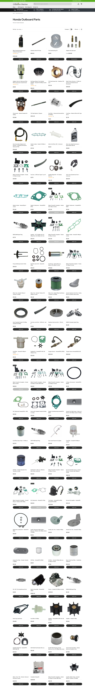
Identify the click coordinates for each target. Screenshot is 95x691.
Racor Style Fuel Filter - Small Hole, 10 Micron (73, 561)
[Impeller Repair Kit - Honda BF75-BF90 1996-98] (21, 638)
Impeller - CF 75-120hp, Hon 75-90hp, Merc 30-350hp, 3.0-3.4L (37, 235)
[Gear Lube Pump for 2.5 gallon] (56, 431)
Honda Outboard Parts (19, 13)
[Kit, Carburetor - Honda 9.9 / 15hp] (39, 491)
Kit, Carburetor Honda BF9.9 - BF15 (20, 411)
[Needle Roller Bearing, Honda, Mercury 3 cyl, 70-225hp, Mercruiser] (56, 638)
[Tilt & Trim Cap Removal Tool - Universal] (74, 165)
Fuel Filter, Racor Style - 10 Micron (20, 440)
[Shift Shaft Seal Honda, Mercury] (39, 638)
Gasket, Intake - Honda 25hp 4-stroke (19, 206)
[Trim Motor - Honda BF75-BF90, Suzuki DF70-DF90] (56, 491)
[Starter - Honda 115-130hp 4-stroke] (56, 580)
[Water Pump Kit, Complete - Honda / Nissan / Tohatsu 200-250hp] (21, 491)
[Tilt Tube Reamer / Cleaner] (39, 104)
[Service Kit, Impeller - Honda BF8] (74, 491)
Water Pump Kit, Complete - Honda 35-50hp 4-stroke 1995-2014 (38, 383)
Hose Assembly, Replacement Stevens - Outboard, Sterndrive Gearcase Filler (20, 145)
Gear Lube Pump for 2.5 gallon (54, 440)
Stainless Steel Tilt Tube (36, 50)
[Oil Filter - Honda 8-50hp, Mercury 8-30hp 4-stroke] (56, 551)
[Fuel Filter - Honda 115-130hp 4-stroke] (74, 431)
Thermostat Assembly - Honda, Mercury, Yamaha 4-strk (73, 648)
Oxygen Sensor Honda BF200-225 (73, 351)
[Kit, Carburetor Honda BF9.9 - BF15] (21, 402)
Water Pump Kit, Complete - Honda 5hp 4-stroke (20, 383)
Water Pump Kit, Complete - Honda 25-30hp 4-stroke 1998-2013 (55, 677)
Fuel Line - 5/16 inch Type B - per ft (38, 174)
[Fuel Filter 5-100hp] (39, 609)
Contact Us (35, 7)
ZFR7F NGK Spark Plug (35, 440)
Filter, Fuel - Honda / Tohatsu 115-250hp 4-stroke (38, 293)
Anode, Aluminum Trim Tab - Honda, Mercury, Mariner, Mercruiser (74, 293)
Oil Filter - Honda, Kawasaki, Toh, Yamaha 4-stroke (20, 470)
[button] (81, 4)
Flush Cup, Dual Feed (17, 618)
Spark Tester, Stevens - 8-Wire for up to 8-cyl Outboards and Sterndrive (73, 83)
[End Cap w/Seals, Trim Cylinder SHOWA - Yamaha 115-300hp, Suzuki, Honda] (39, 72)
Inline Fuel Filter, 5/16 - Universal (55, 144)
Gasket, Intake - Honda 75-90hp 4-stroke (38, 145)
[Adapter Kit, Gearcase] (74, 41)
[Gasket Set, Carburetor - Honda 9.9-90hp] (21, 520)
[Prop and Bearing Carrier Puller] (21, 254)
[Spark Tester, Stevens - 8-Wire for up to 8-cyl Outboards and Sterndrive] (74, 72)
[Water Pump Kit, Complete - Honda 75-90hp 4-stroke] (74, 254)
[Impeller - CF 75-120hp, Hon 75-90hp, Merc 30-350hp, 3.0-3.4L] (39, 225)
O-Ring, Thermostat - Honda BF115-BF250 (73, 383)
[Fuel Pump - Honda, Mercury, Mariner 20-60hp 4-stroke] (56, 254)
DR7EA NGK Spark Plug (17, 234)
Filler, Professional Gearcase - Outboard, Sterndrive (19, 51)
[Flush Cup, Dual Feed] (21, 609)
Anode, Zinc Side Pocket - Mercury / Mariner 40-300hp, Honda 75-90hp (74, 412)
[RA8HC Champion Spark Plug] (74, 313)
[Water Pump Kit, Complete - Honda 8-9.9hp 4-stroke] (21, 165)
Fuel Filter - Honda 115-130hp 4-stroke (73, 441)
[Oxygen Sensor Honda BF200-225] (74, 342)
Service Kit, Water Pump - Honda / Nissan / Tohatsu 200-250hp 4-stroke (73, 471)
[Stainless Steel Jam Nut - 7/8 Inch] (56, 313)
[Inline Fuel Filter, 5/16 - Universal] (56, 135)
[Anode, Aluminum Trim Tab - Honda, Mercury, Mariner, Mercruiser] (74, 283)
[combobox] (52, 4)
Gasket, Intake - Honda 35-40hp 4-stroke (73, 235)
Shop (14, 7)
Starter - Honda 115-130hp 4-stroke (56, 589)
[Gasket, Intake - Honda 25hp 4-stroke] (21, 196)
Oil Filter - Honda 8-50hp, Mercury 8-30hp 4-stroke (55, 561)
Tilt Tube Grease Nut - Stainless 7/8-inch (56, 82)
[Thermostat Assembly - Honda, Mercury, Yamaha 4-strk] (74, 638)
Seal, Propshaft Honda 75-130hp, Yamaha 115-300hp (20, 323)
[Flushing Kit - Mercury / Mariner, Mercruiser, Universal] (39, 460)
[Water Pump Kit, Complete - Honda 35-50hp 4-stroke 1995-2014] (39, 373)
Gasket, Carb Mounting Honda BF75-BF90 (56, 412)
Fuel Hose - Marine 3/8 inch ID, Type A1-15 (74, 114)
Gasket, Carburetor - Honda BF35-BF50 (73, 206)
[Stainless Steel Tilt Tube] (39, 41)
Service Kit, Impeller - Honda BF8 (73, 500)
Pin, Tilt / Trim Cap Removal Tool (20, 589)
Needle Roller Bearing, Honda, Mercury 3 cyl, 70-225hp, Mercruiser (56, 648)
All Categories (21, 7)
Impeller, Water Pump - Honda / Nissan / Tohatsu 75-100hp (73, 677)
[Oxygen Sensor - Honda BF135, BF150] (56, 342)
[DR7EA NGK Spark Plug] (21, 225)
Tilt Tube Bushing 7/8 (52, 50)
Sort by (14, 29)
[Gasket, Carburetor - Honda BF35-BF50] (74, 196)
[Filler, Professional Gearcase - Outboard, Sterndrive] (21, 41)
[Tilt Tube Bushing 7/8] (56, 41)
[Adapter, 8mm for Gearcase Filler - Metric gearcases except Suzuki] (21, 72)
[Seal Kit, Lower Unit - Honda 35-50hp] (39, 254)
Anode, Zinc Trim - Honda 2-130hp (55, 529)
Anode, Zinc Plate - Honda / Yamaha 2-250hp (20, 561)
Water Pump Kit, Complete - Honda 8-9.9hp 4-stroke (20, 175)
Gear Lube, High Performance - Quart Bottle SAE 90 (73, 145)
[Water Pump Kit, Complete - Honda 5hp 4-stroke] (21, 373)
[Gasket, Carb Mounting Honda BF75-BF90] (56, 402)
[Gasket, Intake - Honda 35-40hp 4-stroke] (74, 225)
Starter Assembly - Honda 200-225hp (37, 590)
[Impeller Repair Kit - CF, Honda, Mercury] (56, 165)
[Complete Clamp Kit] (39, 667)
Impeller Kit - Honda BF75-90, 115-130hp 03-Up (38, 352)
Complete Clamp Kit (35, 677)
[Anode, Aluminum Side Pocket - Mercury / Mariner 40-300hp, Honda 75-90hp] (39, 520)
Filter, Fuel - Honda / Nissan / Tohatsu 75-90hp (19, 293)
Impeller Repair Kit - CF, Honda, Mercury (55, 175)
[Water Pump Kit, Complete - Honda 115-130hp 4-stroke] (56, 373)
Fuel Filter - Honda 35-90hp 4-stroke (19, 352)
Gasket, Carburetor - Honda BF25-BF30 (38, 206)
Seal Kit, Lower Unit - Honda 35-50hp (37, 264)
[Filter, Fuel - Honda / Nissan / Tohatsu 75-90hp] (21, 283)
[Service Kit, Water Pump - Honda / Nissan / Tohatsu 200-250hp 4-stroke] (74, 460)
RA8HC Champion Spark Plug (72, 322)
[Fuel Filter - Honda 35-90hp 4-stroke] (21, 342)
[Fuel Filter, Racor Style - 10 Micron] (21, 431)
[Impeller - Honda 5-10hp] (74, 609)
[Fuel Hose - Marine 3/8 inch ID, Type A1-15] (74, 104)
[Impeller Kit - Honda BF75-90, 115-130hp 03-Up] (39, 342)
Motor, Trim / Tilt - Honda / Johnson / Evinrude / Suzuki (21, 677)
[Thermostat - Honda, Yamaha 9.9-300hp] (21, 104)
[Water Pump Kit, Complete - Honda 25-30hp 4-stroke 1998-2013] (56, 667)
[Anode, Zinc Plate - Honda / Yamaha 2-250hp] (21, 551)
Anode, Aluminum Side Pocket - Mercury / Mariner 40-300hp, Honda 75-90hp (38, 531)
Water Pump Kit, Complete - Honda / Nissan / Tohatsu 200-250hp (21, 501)
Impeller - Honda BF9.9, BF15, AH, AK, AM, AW (56, 619)
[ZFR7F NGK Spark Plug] (39, 431)
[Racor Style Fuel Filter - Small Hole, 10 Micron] (74, 551)
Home (14, 13)
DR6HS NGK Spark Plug (71, 589)
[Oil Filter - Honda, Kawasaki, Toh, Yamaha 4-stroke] (21, 460)
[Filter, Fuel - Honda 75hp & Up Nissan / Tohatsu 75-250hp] (56, 283)
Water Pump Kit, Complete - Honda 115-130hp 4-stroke (55, 383)
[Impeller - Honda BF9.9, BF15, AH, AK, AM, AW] (56, 609)
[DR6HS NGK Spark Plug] (74, 580)
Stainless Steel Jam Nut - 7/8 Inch (55, 322)
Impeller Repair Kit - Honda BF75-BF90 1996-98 (20, 648)
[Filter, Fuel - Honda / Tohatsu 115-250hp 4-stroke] (39, 283)
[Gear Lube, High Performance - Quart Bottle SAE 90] (74, 135)
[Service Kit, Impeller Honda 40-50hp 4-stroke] (39, 402)
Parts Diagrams (28, 7)
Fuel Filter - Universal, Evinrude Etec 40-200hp (56, 114)
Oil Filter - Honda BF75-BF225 (37, 560)
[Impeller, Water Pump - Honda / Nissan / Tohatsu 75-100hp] (74, 667)
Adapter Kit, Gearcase (71, 50)
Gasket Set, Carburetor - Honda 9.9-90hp (21, 530)
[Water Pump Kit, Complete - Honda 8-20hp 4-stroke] (56, 225)
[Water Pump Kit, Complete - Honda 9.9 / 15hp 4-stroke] (56, 196)
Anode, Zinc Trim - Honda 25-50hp (73, 529)
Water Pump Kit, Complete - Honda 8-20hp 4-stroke (55, 235)
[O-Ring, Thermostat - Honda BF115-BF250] (74, 373)
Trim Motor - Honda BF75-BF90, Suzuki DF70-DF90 (55, 501)
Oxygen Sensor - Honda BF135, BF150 (56, 351)
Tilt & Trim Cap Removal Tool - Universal (72, 175)
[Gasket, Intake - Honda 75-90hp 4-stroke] (39, 135)
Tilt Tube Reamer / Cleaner (36, 113)
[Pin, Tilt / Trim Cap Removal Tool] (21, 580)
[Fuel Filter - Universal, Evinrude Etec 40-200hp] (56, 104)
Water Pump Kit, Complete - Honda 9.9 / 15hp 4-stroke (55, 206)
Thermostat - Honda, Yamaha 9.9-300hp (20, 114)
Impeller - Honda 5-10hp (71, 618)
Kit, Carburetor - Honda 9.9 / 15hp (38, 500)
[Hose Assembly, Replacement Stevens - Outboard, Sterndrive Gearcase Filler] (21, 135)
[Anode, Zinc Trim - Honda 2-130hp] (56, 520)
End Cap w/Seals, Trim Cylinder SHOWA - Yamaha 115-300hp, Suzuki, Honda (38, 83)
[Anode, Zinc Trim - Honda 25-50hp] (74, 520)
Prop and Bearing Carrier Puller (19, 263)
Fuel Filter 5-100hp (35, 618)
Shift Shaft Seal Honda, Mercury (37, 647)
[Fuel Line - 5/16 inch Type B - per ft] (39, 165)
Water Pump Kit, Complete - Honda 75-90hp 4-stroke (73, 264)
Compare (67, 29)
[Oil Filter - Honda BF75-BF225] (39, 551)
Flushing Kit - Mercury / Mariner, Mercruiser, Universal (38, 470)
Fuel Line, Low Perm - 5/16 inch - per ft (38, 323)
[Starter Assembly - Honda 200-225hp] (39, 580)
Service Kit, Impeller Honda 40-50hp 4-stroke (38, 412)
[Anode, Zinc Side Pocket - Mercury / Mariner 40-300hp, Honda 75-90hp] (74, 402)
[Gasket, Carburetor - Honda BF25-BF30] (39, 196)
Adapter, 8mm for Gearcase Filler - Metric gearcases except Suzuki (20, 82)
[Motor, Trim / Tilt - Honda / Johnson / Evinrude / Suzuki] (21, 667)
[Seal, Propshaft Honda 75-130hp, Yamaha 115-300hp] (21, 313)
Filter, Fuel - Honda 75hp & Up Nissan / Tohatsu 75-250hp (56, 293)
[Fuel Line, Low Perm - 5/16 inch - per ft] (39, 313)
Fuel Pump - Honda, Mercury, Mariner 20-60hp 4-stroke (54, 264)
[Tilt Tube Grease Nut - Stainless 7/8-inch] (56, 72)
